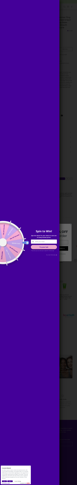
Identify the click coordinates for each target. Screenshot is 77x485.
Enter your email (39, 241)
